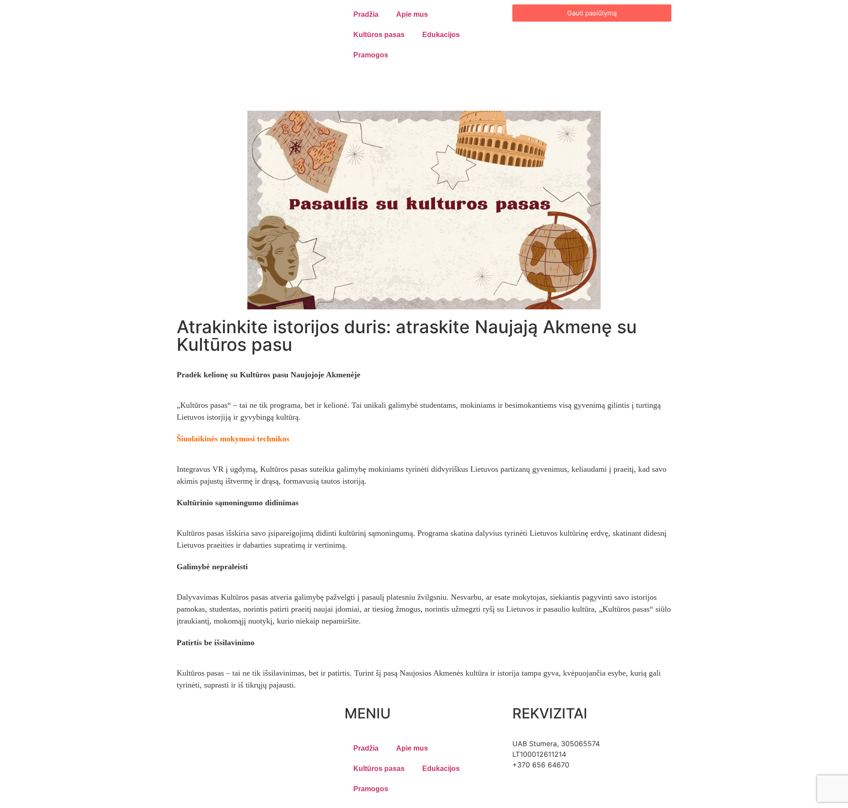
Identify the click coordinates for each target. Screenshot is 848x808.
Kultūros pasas (379, 34)
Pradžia (366, 14)
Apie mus (412, 14)
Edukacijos (441, 34)
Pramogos (370, 55)
